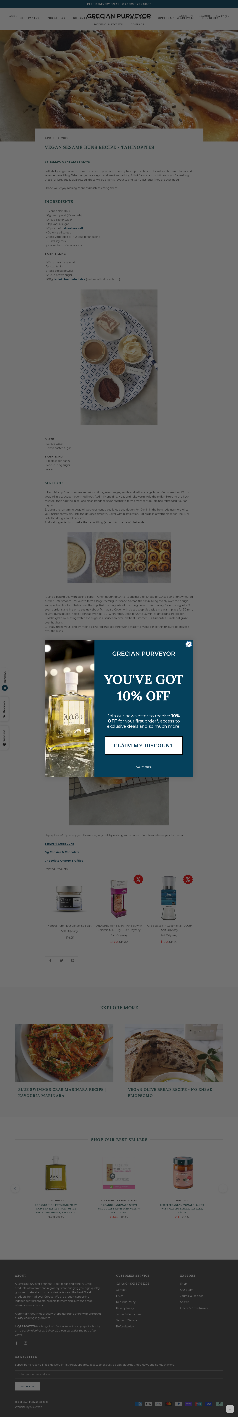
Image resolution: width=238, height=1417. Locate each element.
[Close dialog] (189, 644)
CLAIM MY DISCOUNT (144, 745)
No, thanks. (144, 767)
